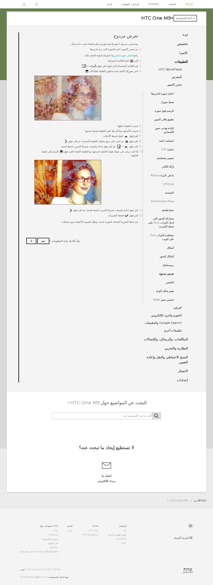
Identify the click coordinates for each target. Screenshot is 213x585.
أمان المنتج (53, 543)
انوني (22, 569)
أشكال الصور (167, 256)
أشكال (170, 247)
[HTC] (189, 4)
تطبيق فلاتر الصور (164, 119)
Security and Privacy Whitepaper (39, 551)
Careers (53, 547)
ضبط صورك (167, 102)
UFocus (168, 183)
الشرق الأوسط (181, 537)
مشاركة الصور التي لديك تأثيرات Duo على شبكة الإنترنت (161, 222)
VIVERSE (153, 4)
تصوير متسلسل (165, 158)
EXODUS (121, 539)
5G (125, 530)
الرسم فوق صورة (164, 110)
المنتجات (172, 4)
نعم (43, 240)
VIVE (124, 543)
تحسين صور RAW (163, 299)
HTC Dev (93, 530)
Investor (53, 534)
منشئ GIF (168, 149)
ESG (55, 530)
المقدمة (169, 192)
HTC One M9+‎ (179, 500)
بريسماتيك (168, 265)
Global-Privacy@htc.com (34, 577)
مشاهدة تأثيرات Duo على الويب (162, 237)
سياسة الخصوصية (50, 539)
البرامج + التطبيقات (130, 4)
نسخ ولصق (168, 209)
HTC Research (90, 534)
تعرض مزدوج (166, 273)
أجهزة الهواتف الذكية (117, 534)
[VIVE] (24, 4)
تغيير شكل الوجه (165, 290)
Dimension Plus (162, 201)
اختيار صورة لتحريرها (162, 93)
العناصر (170, 282)
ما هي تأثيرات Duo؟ (162, 175)
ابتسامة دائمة (166, 140)
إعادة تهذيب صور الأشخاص (164, 130)
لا (31, 240)
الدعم (109, 4)
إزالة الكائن (168, 166)
